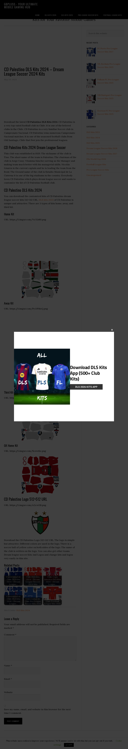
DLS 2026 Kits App (86, 386)
